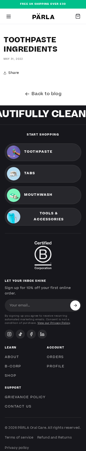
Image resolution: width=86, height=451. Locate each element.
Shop (10, 375)
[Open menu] (8, 16)
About (12, 357)
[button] (78, 16)
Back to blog (46, 94)
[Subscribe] (75, 305)
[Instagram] (9, 334)
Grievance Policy (25, 397)
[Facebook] (31, 334)
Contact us (18, 406)
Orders (55, 357)
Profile (55, 366)
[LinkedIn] (42, 334)
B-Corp (13, 366)
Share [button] (13, 72)
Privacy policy (17, 448)
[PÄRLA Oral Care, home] (43, 16)
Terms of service (19, 437)
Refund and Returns (54, 437)
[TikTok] (20, 334)
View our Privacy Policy (54, 323)
